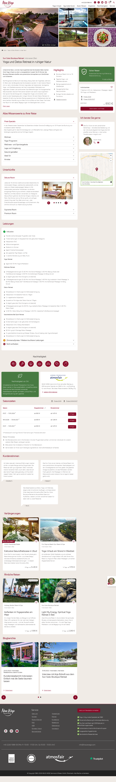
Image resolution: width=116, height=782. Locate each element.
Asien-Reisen (81, 6)
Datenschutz (56, 725)
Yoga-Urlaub (56, 6)
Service (112, 6)
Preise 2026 (57, 401)
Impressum (55, 728)
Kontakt (34, 716)
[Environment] (57, 364)
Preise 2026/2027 (71, 401)
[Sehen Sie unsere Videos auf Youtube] (102, 2)
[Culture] (48, 364)
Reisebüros (55, 722)
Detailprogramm (61, 99)
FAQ (33, 722)
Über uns (35, 713)
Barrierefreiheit (36, 731)
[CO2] (22, 364)
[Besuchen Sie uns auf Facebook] (95, 2)
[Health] (39, 364)
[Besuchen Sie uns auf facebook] (5, 731)
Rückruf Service (37, 719)
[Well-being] (66, 364)
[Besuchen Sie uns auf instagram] (11, 731)
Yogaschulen (56, 713)
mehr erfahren (108, 79)
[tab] (54, 203)
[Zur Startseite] (7, 4)
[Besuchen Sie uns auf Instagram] (99, 2)
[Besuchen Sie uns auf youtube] (17, 731)
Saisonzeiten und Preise (96, 108)
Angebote (91, 6)
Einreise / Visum (37, 728)
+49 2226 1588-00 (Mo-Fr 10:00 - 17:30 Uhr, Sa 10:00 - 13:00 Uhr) (29, 745)
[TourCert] (31, 758)
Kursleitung (55, 719)
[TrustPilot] (96, 758)
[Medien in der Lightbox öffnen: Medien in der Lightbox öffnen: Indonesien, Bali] (57, 190)
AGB (33, 725)
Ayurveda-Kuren (69, 6)
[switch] (36, 602)
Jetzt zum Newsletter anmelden (89, 710)
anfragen (72, 414)
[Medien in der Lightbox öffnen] (29, 27)
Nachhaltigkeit (102, 6)
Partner (54, 716)
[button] (39, 121)
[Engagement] (31, 364)
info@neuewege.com (87, 745)
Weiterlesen (9, 690)
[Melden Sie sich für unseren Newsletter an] (106, 2)
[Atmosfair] (59, 758)
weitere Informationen (50, 392)
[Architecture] (13, 364)
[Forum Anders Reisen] (11, 758)
